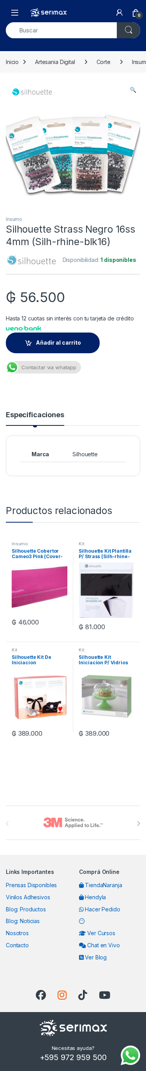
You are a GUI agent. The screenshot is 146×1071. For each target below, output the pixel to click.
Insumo (14, 219)
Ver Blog (95, 957)
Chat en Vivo (103, 945)
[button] (133, 89)
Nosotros (17, 933)
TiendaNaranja (102, 885)
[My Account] (119, 12)
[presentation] (138, 823)
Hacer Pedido (101, 909)
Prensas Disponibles (31, 885)
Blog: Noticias (23, 921)
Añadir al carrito (58, 342)
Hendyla (94, 897)
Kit (81, 543)
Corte (104, 62)
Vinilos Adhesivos (28, 897)
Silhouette (85, 454)
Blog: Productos (26, 909)
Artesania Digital (55, 62)
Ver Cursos (100, 933)
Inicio (12, 62)
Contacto (17, 945)
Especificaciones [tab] (35, 415)
